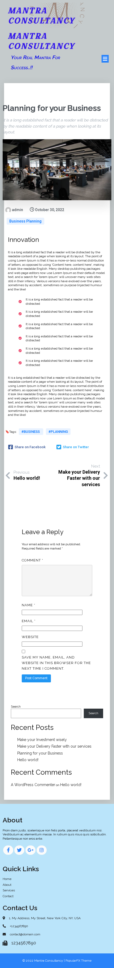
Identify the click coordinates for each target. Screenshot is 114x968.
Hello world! (27, 760)
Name (28, 605)
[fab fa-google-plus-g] (30, 850)
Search (16, 706)
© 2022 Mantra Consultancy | (44, 960)
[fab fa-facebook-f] (8, 850)
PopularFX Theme (78, 960)
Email (29, 621)
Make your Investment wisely (42, 740)
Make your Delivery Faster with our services (54, 746)
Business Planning (25, 221)
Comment (32, 560)
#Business (31, 432)
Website (30, 637)
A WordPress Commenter (33, 785)
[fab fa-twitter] (19, 850)
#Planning (58, 432)
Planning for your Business (40, 753)
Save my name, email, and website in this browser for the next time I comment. (56, 662)
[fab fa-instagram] (42, 850)
